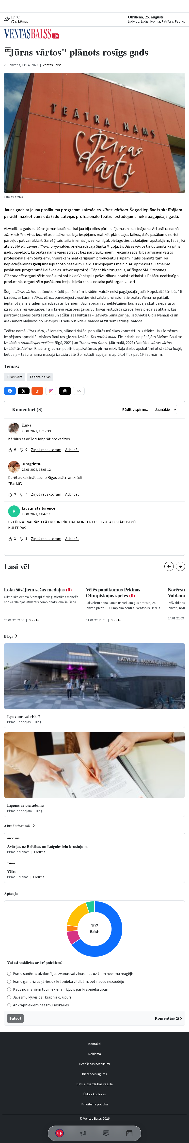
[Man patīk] (10, 450)
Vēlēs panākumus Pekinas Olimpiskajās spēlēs (113, 592)
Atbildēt (72, 450)
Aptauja (11, 893)
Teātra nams (40, 377)
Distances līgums (94, 1074)
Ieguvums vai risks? (23, 716)
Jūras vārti (14, 377)
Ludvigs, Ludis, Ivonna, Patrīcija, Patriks (156, 21)
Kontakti (94, 1044)
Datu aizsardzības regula (95, 1084)
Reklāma (94, 1054)
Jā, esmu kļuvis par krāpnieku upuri (42, 997)
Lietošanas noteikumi (94, 1064)
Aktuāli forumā (17, 826)
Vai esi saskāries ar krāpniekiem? (35, 962)
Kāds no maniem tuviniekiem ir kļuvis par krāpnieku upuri (60, 989)
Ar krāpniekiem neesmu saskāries (41, 1005)
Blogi (8, 636)
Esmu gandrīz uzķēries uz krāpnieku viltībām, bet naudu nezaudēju (68, 981)
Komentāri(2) (167, 1018)
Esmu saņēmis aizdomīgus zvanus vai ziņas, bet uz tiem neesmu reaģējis (73, 973)
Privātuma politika (94, 1104)
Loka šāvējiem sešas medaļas (38, 589)
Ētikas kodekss (94, 1094)
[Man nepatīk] (22, 450)
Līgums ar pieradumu (25, 805)
